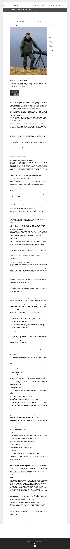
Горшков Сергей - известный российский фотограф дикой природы (28, 21)
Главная (11, 11)
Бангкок (50, 43)
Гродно (50, 38)
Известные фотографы (34, 520)
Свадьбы (32, 5)
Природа (47, 5)
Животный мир (51, 46)
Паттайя (51, 42)
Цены (59, 5)
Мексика (50, 45)
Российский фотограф (28, 520)
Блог (56, 5)
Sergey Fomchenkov (10, 5)
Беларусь (50, 37)
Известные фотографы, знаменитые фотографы (17, 25)
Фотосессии (37, 5)
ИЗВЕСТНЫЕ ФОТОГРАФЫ (16, 11)
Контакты (63, 5)
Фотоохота (52, 5)
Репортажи (43, 5)
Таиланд (50, 41)
